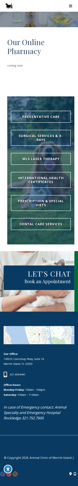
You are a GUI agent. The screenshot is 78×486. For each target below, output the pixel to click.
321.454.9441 (17, 374)
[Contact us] (70, 474)
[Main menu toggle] (70, 6)
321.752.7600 (33, 418)
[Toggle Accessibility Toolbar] (8, 469)
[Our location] (75, 474)
